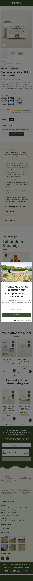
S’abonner (16, 314)
